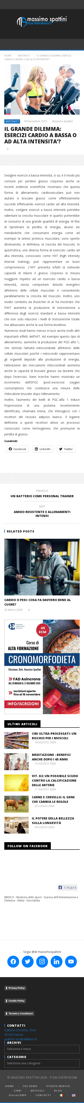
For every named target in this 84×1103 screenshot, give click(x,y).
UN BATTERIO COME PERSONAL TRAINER (42, 494)
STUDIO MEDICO (58, 1086)
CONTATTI (43, 1095)
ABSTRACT (24, 55)
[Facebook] (26, 4)
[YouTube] (35, 4)
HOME (9, 1086)
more (78, 160)
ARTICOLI (37, 1090)
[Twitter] (44, 4)
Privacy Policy (17, 987)
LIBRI (18, 1090)
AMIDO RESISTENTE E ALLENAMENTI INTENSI (42, 512)
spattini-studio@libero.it (20, 1039)
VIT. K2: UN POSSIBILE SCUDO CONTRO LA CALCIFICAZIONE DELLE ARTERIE (55, 780)
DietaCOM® (17, 1095)
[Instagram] (62, 4)
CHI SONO (30, 1086)
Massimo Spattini (62, 121)
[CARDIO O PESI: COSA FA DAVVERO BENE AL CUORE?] (42, 567)
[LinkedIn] (53, 4)
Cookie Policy (16, 1000)
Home (7, 55)
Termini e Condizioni (21, 1013)
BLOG (58, 1090)
